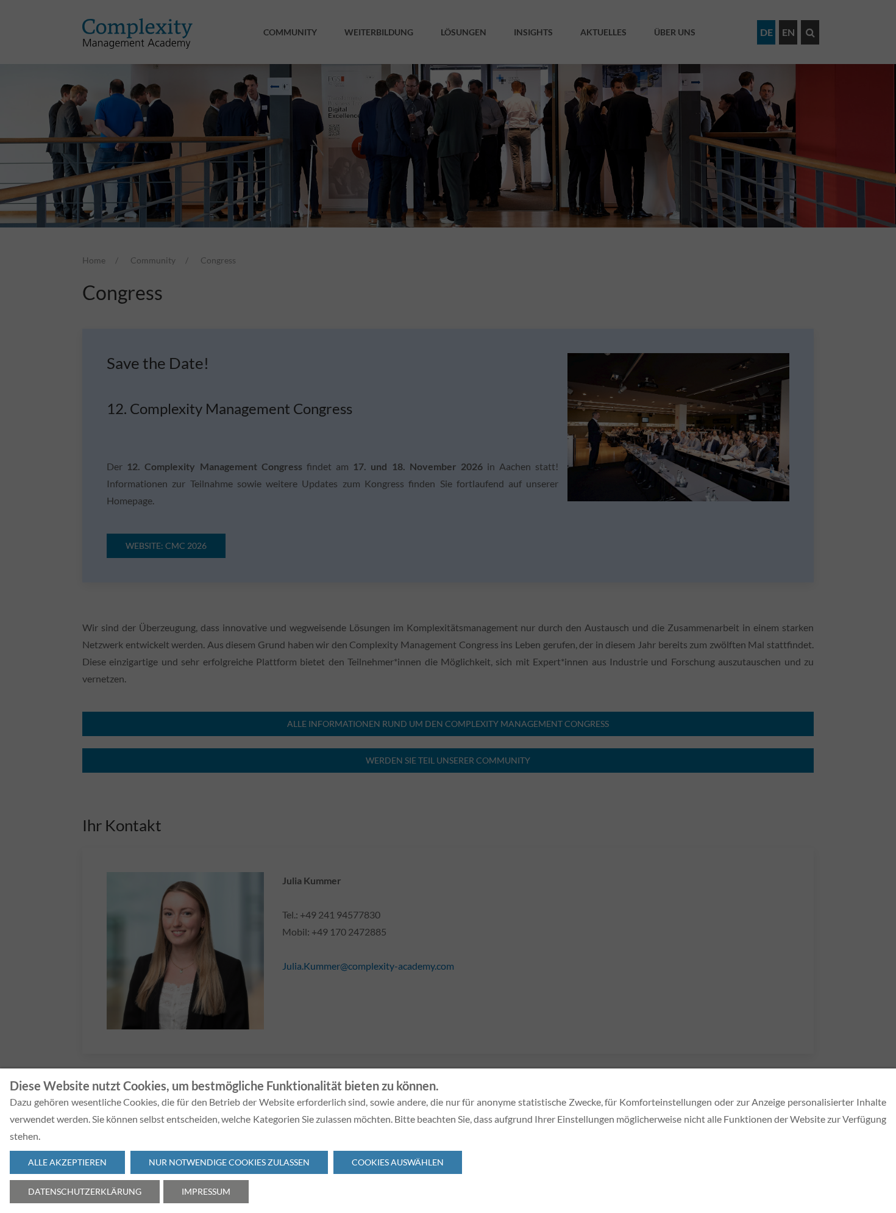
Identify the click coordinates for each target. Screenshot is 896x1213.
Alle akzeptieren (67, 1162)
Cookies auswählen (398, 1162)
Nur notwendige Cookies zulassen (229, 1162)
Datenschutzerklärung (84, 1191)
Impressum (206, 1191)
